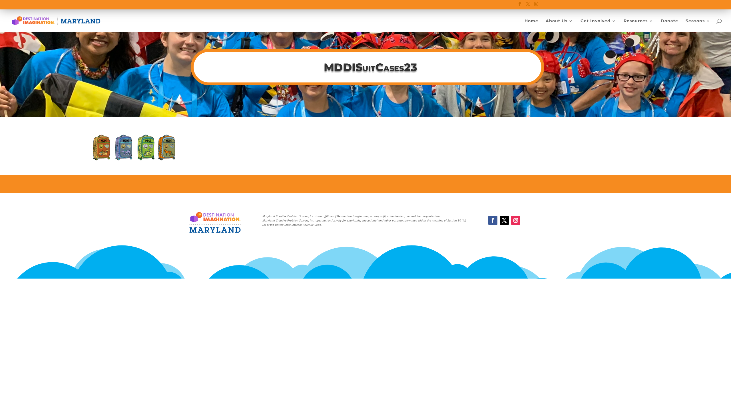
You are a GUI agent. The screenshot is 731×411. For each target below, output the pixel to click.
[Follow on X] (504, 220)
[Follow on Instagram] (515, 220)
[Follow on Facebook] (492, 220)
